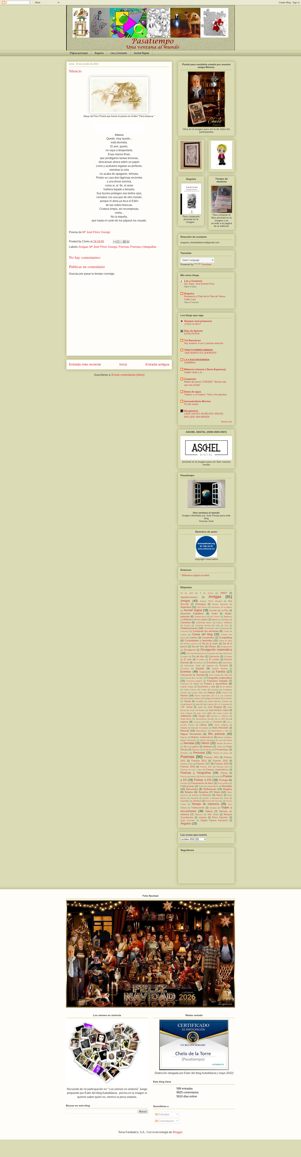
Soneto (208, 801)
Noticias (207, 746)
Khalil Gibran (185, 719)
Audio (214, 613)
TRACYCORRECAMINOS (198, 350)
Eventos (185, 671)
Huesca (225, 693)
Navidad (189, 743)
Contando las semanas (206, 631)
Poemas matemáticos (217, 769)
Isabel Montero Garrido (218, 701)
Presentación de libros (202, 783)
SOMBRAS (190, 362)
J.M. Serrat (186, 707)
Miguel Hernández (191, 734)
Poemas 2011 (211, 757)
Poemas (124, 246)
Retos (217, 792)
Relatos (189, 792)
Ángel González (187, 820)
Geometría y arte (206, 686)
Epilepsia (210, 666)
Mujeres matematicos (202, 737)
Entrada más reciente (85, 364)
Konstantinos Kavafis (205, 719)
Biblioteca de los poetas (195, 619)
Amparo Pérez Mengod (211, 601)
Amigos (185, 600)
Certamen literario (203, 625)
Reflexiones (209, 789)
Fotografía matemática (219, 677)
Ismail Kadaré (186, 704)
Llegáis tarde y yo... (194, 372)
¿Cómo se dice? (192, 324)
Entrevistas (227, 663)
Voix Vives (213, 814)
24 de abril (186, 593)
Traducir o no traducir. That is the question (205, 394)
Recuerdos (192, 789)
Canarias (185, 622)
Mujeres (183, 737)
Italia (197, 704)
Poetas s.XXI (202, 780)
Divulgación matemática (216, 649)
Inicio (123, 364)
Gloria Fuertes (190, 690)
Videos (209, 811)
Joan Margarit (215, 707)
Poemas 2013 (198, 761)
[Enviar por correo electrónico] (114, 241)
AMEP (223, 593)
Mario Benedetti (220, 728)
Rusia (226, 798)
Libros (203, 724)
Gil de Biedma (226, 687)
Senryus (197, 801)
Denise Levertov (191, 644)
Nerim (205, 743)
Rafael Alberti (212, 786)
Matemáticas (201, 731)
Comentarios (209, 628)
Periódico (184, 753)
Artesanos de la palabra (221, 607)
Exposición (205, 672)
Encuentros (198, 663)
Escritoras (184, 669)
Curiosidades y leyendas (198, 640)
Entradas (163, 1114)
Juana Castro (223, 713)
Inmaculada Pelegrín (192, 698)
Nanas (229, 740)
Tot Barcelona (192, 340)
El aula (187, 659)
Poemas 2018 (221, 764)
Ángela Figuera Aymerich (214, 820)
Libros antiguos (221, 725)
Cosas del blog (202, 634)
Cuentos (193, 637)
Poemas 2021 (206, 767)
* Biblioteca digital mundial (194, 575)
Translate (206, 264)
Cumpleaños (208, 637)
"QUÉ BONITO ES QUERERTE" (200, 353)
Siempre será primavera (198, 321)
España (200, 668)
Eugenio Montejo (219, 669)
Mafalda (183, 728)
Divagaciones (226, 647)
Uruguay (213, 808)
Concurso (184, 631)
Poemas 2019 (187, 767)
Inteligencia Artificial (212, 698)
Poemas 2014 (220, 761)
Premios (183, 783)
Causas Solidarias (224, 622)
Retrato (195, 795)
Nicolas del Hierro (224, 743)
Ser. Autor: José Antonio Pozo (199, 283)
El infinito (200, 659)
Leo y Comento (119, 53)
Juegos (202, 716)
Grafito (204, 690)
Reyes (219, 795)
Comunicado (223, 628)
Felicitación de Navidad (192, 675)
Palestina (195, 750)
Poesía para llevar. (188, 776)
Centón (187, 625)
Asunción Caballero (192, 613)
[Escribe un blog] (118, 241)
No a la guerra (191, 746)
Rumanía (195, 798)
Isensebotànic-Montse (197, 401)
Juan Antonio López (219, 710)
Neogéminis (191, 410)
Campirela (190, 379)
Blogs (226, 620)
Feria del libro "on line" (193, 678)
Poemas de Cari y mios (191, 770)
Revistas (207, 795)
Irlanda (187, 701)
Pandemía (207, 750)
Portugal (223, 780)
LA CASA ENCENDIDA (197, 359)
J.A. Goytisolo (223, 704)
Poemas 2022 (223, 767)
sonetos (203, 817)
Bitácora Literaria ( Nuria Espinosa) (205, 369)
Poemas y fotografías (143, 246)
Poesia (224, 773)
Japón (200, 707)
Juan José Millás (204, 713)
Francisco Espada (217, 680)
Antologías (200, 604)
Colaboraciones (189, 628)
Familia (220, 671)
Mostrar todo (226, 422)
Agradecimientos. (189, 597)
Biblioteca (228, 617)
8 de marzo (206, 593)
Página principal (79, 53)
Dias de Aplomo (193, 330)
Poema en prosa (220, 753)
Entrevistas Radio (192, 666)
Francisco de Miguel (189, 684)
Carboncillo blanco (204, 622)
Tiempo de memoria (205, 804)
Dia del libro (198, 646)
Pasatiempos (222, 749)
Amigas (83, 246)
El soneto (214, 659)
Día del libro (198, 656)
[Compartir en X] (121, 241)
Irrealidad (200, 701)
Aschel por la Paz (219, 610)
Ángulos (99, 53)
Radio (201, 786)
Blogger (177, 1132)
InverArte (228, 698)
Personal (199, 752)
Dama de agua (192, 391)
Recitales (227, 786)
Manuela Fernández (199, 728)
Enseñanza (212, 662)
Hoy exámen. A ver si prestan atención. (204, 343)
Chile (217, 625)
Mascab (184, 730)
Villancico (199, 814)
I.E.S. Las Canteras (223, 696)
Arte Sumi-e (202, 607)
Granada (214, 690)
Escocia (223, 665)
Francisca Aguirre (194, 681)
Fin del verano (191, 404)
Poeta (217, 776)
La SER (221, 719)
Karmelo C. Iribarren (220, 716)
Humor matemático (202, 696)
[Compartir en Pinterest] (128, 241)
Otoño (219, 747)
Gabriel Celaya (186, 687)
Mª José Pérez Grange (96, 232)
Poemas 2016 (186, 764)
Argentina (185, 607)
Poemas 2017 (203, 764)
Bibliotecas (216, 620)
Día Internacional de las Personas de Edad (205, 653)
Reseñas (203, 792)
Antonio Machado (220, 604)
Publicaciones (187, 786)
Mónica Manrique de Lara (211, 740)
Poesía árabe (205, 776)
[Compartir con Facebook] (124, 241)
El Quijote (228, 656)
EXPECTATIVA (192, 333)
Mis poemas (216, 734)
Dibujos (212, 646)
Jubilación (185, 715)
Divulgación (190, 650)
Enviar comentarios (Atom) (128, 374)
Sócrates (219, 801)
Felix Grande (214, 675)
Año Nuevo (215, 617)
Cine (226, 625)
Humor (184, 695)
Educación (214, 656)
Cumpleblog (225, 637)
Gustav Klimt (197, 693)
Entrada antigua (157, 364)
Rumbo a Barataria (211, 798)
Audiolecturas (200, 617)
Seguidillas (184, 801)
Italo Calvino (208, 704)
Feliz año (228, 675)
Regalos (227, 789)
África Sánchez (220, 817)
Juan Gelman (186, 713)
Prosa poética (223, 783)
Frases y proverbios (215, 683)
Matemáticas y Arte (220, 731)
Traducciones (198, 807)
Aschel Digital (141, 53)
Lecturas (197, 722)
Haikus (211, 692)
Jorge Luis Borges (197, 710)
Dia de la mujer (210, 643)
